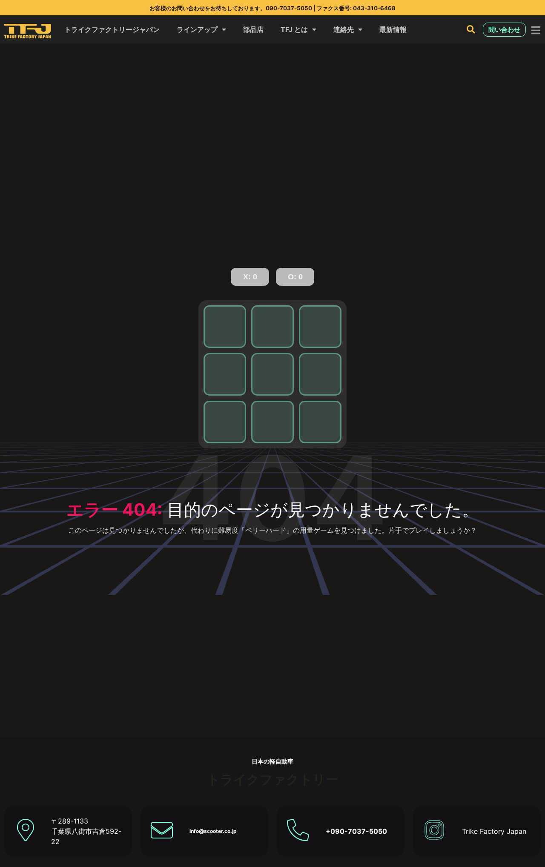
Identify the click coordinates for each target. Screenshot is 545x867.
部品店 (253, 29)
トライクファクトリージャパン (112, 29)
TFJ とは (294, 29)
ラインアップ (197, 29)
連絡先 (343, 29)
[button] (471, 29)
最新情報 (393, 29)
